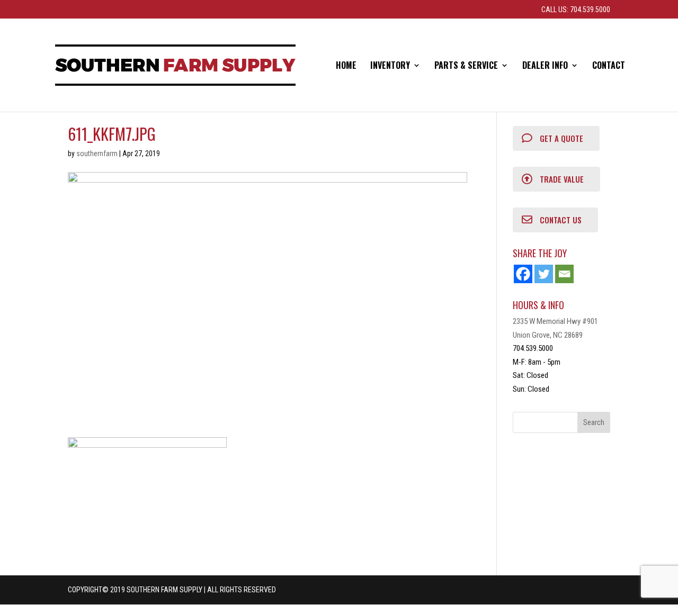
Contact (608, 66)
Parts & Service (466, 66)
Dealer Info (545, 66)
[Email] (564, 274)
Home (346, 66)
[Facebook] (523, 274)
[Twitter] (543, 274)
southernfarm (97, 153)
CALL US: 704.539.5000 (575, 10)
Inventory (390, 66)
